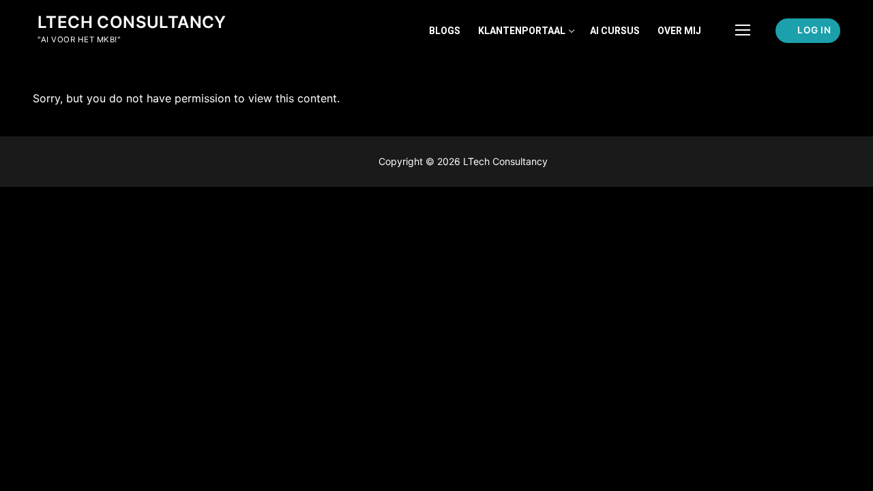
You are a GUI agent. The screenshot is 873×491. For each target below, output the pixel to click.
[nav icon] (743, 30)
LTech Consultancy (132, 22)
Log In (813, 30)
